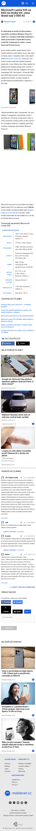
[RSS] (25, 803)
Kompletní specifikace (10, 230)
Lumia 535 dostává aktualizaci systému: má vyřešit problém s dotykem (16, 311)
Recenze (7, 764)
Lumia (10, 338)
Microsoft (16, 338)
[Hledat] (26, 3)
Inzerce (20, 769)
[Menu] (33, 3)
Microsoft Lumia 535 (13, 59)
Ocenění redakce (23, 766)
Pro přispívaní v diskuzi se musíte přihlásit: (14, 598)
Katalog (7, 766)
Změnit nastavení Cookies (18, 813)
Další (27, 611)
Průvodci (7, 771)
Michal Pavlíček (6, 680)
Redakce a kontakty (24, 764)
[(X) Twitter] (14, 803)
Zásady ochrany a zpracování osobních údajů (18, 815)
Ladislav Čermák (7, 424)
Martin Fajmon (6, 464)
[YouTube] (18, 803)
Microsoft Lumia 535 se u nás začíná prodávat (17, 316)
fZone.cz (15, 785)
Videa (6, 769)
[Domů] (4, 3)
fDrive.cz (15, 782)
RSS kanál (21, 771)
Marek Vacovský (7, 388)
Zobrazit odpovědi (9, 531)
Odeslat (9, 628)
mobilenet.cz (16, 780)
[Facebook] (10, 803)
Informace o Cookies (18, 810)
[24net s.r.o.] (18, 826)
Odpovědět (4, 518)
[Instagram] (22, 803)
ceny (6, 338)
